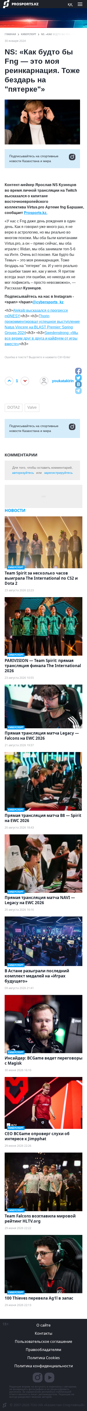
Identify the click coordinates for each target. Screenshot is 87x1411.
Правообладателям (43, 1349)
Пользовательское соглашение (43, 1341)
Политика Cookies (43, 1357)
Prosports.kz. (35, 213)
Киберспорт (28, 34)
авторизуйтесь (23, 473)
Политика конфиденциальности (43, 1365)
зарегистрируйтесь (58, 473)
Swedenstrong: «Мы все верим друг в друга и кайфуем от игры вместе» (41, 338)
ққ (70, 4)
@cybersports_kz (48, 302)
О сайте (43, 1325)
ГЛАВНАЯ (10, 34)
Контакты (43, 1333)
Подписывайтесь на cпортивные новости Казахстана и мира (33, 158)
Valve (32, 407)
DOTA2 (13, 407)
